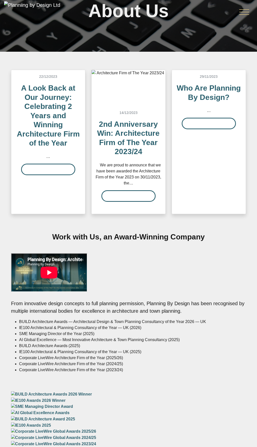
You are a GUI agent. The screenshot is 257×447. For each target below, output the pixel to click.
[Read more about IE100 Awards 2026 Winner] (38, 400)
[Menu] (244, 13)
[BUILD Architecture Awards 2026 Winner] (51, 394)
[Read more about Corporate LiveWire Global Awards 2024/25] (53, 437)
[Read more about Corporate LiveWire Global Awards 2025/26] (53, 431)
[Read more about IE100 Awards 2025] (31, 425)
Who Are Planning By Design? (209, 92)
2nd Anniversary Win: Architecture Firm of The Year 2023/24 (128, 138)
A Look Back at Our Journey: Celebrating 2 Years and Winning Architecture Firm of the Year (48, 115)
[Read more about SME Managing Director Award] (42, 406)
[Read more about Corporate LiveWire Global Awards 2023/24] (53, 443)
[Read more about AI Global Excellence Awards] (40, 412)
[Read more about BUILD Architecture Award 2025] (43, 419)
